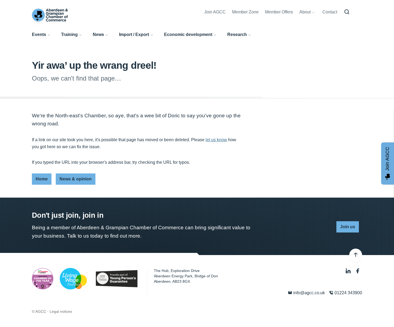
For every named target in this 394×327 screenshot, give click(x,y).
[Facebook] (358, 271)
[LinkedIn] (348, 271)
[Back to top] (355, 255)
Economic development (188, 34)
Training (69, 34)
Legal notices (61, 311)
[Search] (347, 12)
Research (237, 34)
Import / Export (134, 34)
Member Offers (279, 12)
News (98, 34)
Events (39, 34)
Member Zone (245, 12)
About (305, 12)
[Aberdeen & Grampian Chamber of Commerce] (50, 15)
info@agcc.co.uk (308, 292)
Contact (329, 12)
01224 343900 (347, 292)
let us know (216, 139)
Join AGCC (215, 12)
